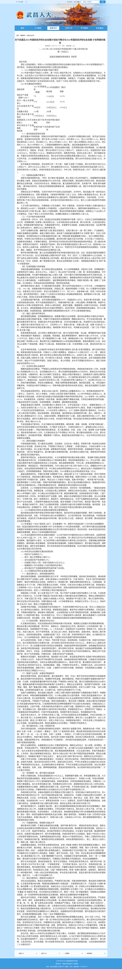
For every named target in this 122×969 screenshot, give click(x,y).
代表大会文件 (30, 35)
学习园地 (84, 28)
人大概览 (37, 28)
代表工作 (68, 28)
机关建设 (99, 28)
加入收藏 (76, 1)
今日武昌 (20, 1)
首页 (22, 28)
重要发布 (53, 28)
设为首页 (69, 1)
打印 (63, 46)
